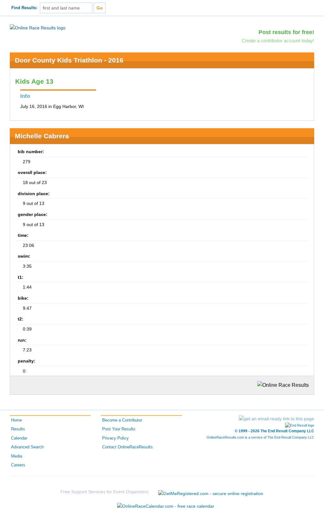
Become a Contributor (122, 420)
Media (16, 456)
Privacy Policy (115, 438)
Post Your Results (118, 429)
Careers (18, 465)
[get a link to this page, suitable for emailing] (276, 418)
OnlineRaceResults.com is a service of (260, 437)
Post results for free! (286, 32)
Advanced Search (27, 447)
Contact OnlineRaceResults (127, 447)
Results (18, 429)
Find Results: (24, 8)
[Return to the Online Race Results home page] (37, 27)
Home (16, 420)
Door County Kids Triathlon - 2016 (69, 60)
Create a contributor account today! (278, 40)
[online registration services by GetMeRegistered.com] (210, 491)
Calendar (19, 438)
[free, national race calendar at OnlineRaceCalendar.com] (165, 506)
